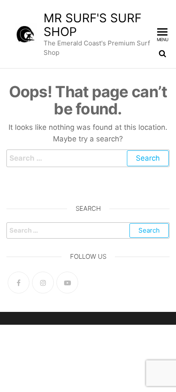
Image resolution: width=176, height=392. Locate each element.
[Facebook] (18, 282)
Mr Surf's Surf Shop (92, 25)
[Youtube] (67, 282)
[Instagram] (43, 282)
